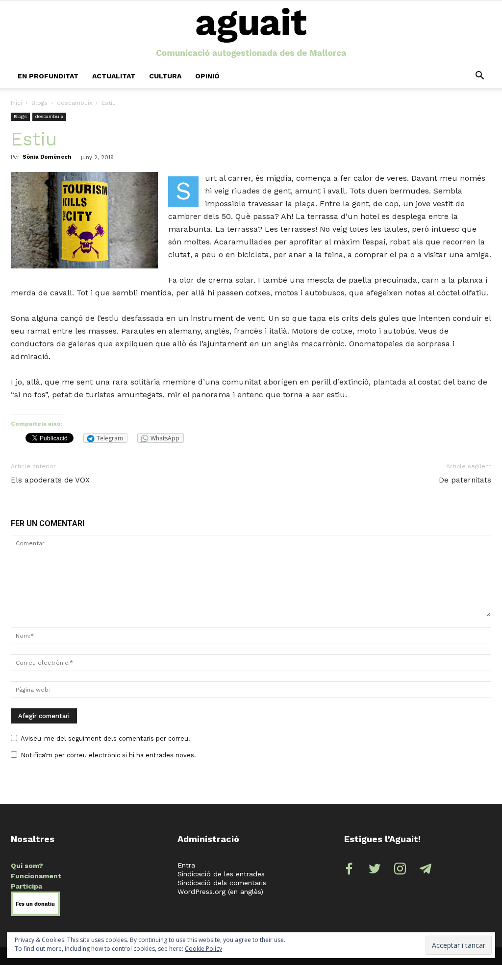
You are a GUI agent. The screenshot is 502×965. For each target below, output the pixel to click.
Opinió (207, 76)
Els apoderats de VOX (50, 480)
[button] (479, 76)
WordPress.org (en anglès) (220, 891)
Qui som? (27, 865)
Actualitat (113, 76)
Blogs (39, 102)
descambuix (74, 102)
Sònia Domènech (47, 157)
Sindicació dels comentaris (221, 883)
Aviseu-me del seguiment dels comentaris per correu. (105, 738)
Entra (186, 865)
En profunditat (48, 76)
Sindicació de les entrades (221, 874)
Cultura (165, 76)
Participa (26, 886)
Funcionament (36, 876)
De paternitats (465, 480)
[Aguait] (251, 33)
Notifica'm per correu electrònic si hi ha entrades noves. (108, 755)
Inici (16, 102)
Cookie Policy (203, 948)
